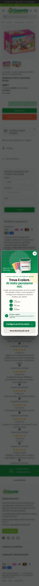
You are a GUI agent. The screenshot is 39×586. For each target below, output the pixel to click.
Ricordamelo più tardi (19, 331)
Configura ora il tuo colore (19, 324)
